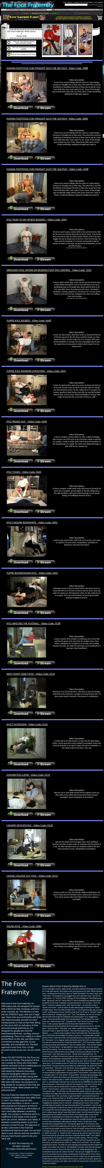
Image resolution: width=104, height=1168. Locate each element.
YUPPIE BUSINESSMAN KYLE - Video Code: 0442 (32, 573)
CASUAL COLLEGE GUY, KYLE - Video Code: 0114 (32, 876)
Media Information (21, 1157)
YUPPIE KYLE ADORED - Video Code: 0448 (28, 320)
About (70, 2)
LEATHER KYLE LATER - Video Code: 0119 (28, 775)
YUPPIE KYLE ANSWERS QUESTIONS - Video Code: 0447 (36, 371)
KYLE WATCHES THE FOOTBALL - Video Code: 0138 (33, 623)
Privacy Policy (13, 1153)
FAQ (64, 2)
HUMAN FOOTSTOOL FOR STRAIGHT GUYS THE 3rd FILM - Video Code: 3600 (47, 119)
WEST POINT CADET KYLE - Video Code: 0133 (30, 674)
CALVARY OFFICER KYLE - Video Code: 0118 (29, 825)
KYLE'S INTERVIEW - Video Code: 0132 (27, 724)
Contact (76, 2)
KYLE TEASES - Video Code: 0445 (23, 472)
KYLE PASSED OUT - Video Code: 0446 (26, 421)
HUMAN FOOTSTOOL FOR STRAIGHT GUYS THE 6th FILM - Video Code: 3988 (47, 68)
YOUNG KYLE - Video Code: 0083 (23, 926)
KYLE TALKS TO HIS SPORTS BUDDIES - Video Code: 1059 (36, 220)
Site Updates (98, 2)
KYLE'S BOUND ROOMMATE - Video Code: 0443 (31, 522)
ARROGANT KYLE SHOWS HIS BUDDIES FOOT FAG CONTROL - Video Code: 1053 (48, 270)
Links (23, 1155)
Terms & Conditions (27, 1153)
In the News (88, 2)
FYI (82, 2)
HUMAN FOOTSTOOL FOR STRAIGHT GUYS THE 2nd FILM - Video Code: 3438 (47, 169)
